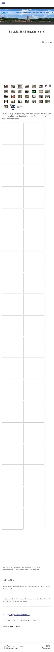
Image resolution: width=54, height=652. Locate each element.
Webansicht (46, 648)
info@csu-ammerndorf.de (19, 615)
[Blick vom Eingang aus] (6, 91)
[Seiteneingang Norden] (27, 96)
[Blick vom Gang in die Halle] (6, 101)
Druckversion (11, 646)
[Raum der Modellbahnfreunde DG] (41, 96)
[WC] (20, 101)
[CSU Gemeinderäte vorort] (27, 91)
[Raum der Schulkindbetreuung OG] (20, 96)
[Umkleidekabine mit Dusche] (13, 101)
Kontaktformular (34, 620)
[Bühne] (27, 62)
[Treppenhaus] (34, 96)
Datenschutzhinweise (11, 626)
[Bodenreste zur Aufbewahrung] (20, 91)
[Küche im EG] (13, 86)
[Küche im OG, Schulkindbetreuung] (47, 91)
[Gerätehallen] (41, 86)
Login (48, 646)
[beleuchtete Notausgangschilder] (34, 91)
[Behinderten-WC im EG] (47, 96)
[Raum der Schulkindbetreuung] (41, 91)
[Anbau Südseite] (41, 101)
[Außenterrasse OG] (6, 96)
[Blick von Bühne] (27, 86)
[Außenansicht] (6, 86)
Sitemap (20, 646)
